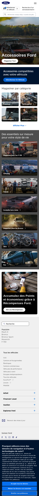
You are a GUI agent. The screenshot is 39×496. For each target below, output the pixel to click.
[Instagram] (13, 437)
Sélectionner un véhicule (15, 80)
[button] (19, 393)
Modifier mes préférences (19, 493)
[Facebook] (2, 437)
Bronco (5, 334)
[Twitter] (6, 437)
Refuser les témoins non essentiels (19, 488)
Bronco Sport (7, 337)
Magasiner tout (10, 61)
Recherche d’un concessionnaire (28, 9)
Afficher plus (18, 125)
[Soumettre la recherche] (5, 14)
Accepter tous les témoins (19, 484)
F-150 (4, 342)
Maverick (6, 339)
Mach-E (5, 332)
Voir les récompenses (14, 310)
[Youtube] (9, 437)
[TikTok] (16, 437)
